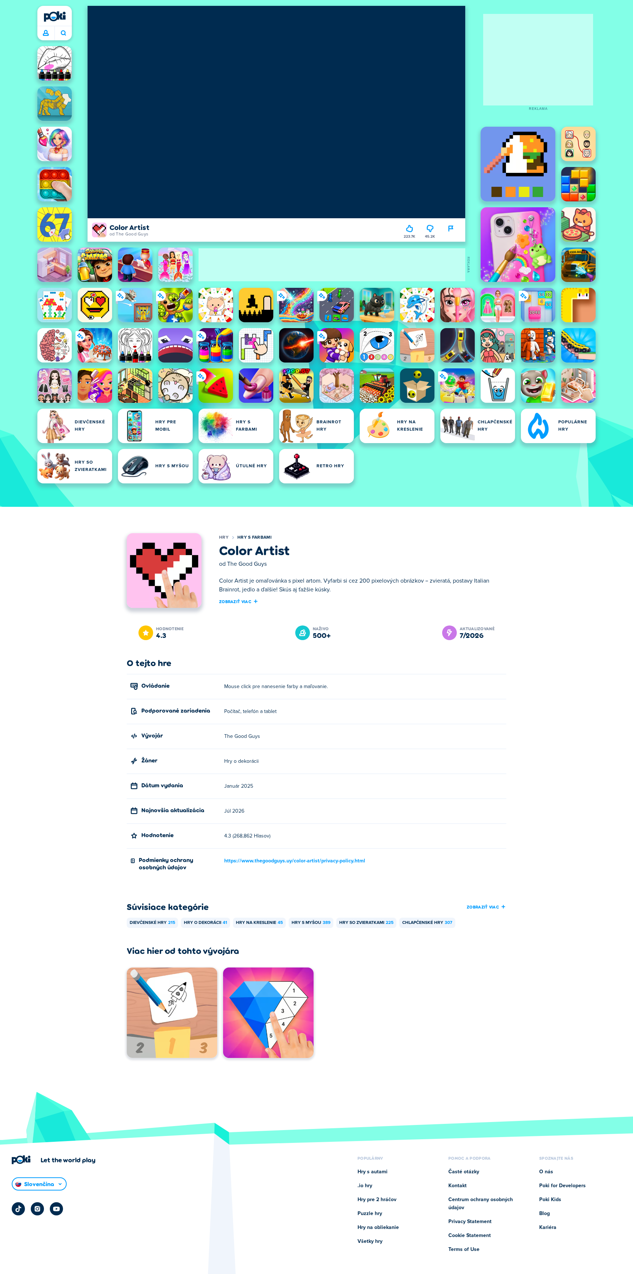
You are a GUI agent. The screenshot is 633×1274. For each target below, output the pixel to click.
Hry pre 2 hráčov (377, 1199)
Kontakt (457, 1185)
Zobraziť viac (235, 601)
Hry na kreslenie (259, 923)
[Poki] (55, 16)
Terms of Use (464, 1249)
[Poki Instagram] (37, 1208)
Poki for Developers (562, 1185)
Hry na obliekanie (378, 1227)
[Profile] (45, 33)
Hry (224, 537)
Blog (544, 1213)
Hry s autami (373, 1171)
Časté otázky (463, 1171)
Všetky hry (370, 1241)
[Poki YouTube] (56, 1208)
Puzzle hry (370, 1213)
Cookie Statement (469, 1235)
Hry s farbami (254, 537)
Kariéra (547, 1227)
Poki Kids (550, 1199)
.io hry (365, 1185)
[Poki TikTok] (18, 1208)
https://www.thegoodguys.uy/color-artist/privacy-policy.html (294, 860)
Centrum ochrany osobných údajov (480, 1203)
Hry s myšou (311, 923)
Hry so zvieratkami (366, 923)
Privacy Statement (470, 1221)
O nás (546, 1171)
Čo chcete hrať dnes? (63, 33)
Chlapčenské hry (427, 923)
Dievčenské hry (152, 923)
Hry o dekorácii (205, 923)
